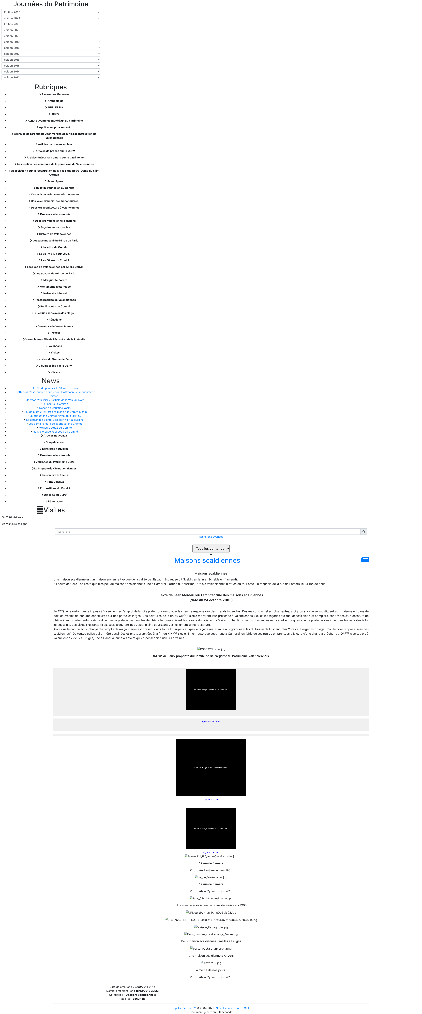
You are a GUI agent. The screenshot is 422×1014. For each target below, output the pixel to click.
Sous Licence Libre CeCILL (233, 1008)
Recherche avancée (211, 536)
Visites (51, 510)
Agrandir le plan (211, 799)
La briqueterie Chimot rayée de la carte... (55, 415)
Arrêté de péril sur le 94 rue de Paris (55, 388)
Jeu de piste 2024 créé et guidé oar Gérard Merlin (55, 411)
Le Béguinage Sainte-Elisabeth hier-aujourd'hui (55, 419)
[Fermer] (211, 554)
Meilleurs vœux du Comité (55, 427)
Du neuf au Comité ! (55, 404)
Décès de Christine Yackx (55, 407)
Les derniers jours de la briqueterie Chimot (55, 423)
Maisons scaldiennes (207, 560)
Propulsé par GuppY (184, 1008)
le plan (211, 721)
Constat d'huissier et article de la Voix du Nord (55, 400)
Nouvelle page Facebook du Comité (55, 431)
